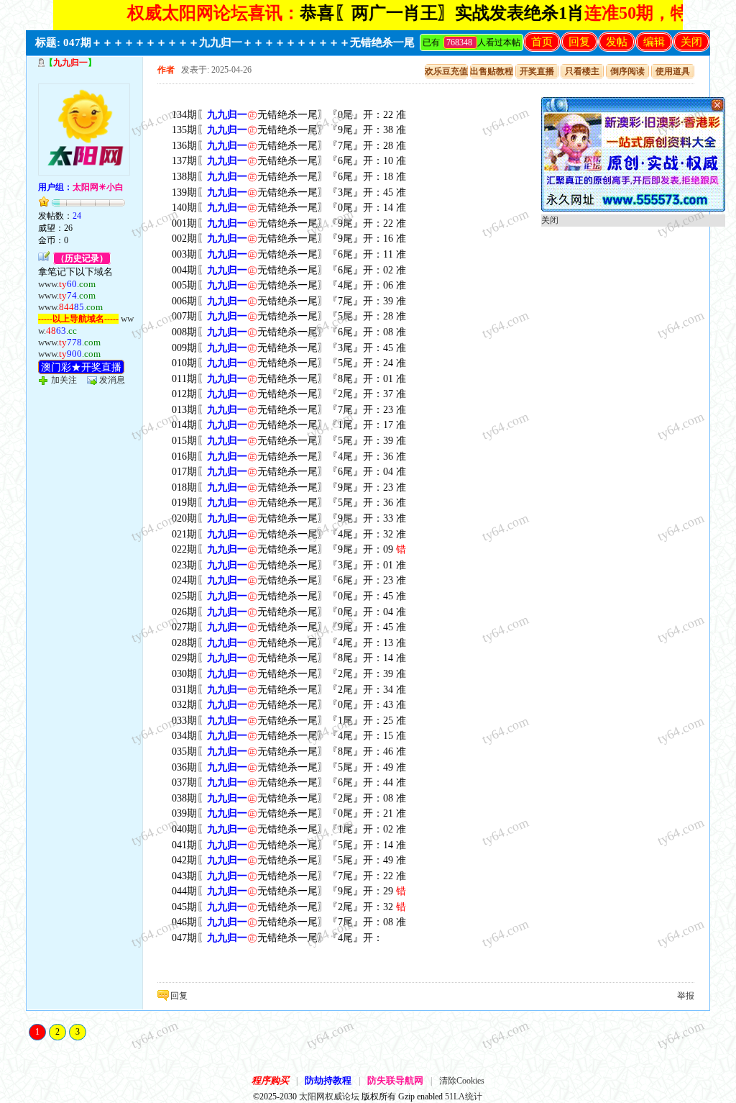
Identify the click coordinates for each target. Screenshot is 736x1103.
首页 (542, 41)
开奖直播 (537, 71)
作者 (166, 70)
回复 (579, 41)
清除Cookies (461, 1081)
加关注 (64, 380)
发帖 (616, 41)
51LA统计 (463, 1096)
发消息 (112, 380)
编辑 (654, 41)
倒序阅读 (627, 71)
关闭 (691, 41)
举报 (685, 996)
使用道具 (673, 71)
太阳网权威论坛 (329, 1096)
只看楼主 (582, 71)
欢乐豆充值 (446, 71)
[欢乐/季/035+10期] (633, 209)
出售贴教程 (491, 71)
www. (67, 283)
